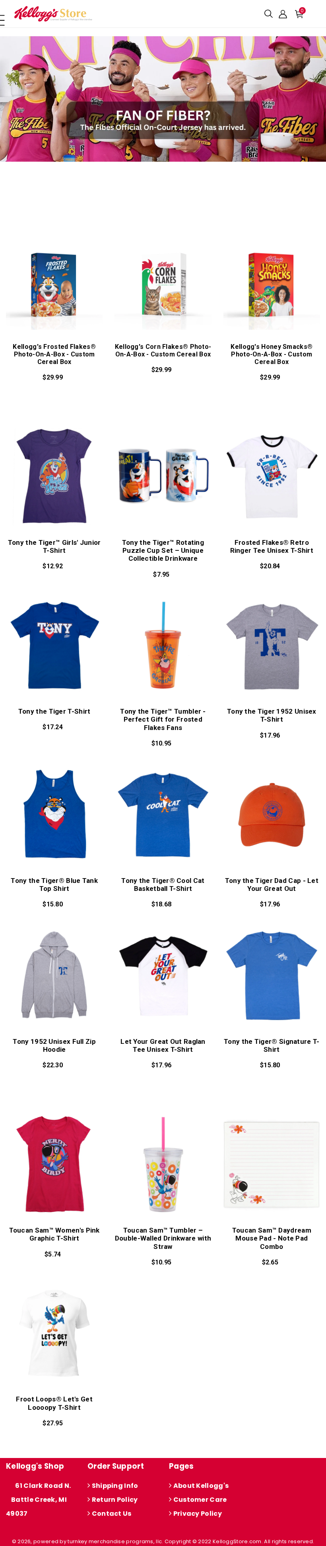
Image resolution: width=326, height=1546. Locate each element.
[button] (268, 14)
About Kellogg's (200, 1485)
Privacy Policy (197, 1513)
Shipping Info (114, 1485)
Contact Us (110, 1513)
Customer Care (199, 1499)
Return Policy (114, 1499)
